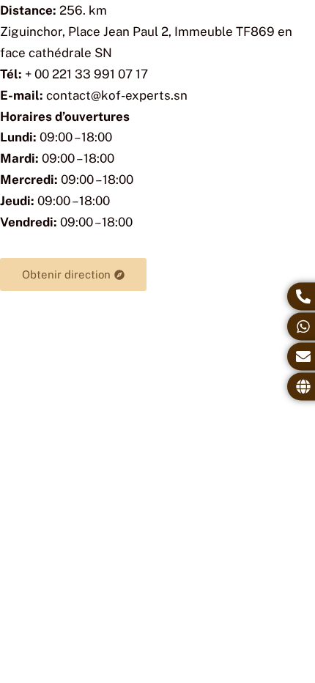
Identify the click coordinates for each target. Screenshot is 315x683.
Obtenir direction (66, 274)
